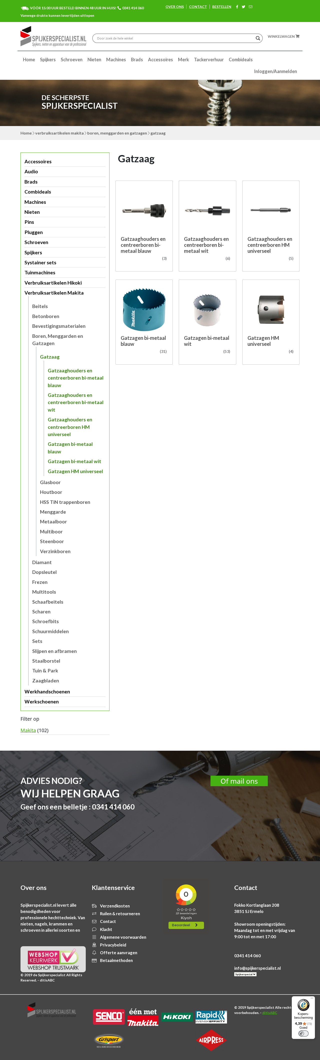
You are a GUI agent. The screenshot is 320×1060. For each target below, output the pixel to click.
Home (29, 59)
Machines (116, 59)
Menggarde (53, 512)
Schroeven (71, 59)
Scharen (41, 611)
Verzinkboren (55, 551)
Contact (198, 7)
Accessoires (160, 59)
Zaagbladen (45, 680)
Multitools (44, 592)
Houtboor (51, 492)
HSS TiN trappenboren (65, 502)
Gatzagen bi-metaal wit (74, 461)
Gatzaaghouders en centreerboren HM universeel (70, 427)
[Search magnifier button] (258, 38)
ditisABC (269, 1012)
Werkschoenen (41, 701)
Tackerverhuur (209, 59)
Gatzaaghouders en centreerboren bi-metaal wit (76, 402)
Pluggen (33, 232)
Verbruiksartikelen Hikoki (53, 283)
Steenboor (52, 541)
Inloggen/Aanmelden (275, 71)
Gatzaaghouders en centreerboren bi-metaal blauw (76, 378)
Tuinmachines (39, 272)
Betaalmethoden (116, 960)
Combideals (241, 59)
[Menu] (312, 999)
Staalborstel (46, 661)
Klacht (105, 929)
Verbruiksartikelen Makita (59, 133)
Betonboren (45, 316)
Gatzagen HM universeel (75, 471)
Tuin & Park (45, 670)
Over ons (175, 7)
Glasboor (50, 482)
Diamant (42, 562)
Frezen (40, 582)
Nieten (94, 59)
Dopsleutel (44, 572)
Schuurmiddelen (50, 631)
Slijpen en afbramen (54, 651)
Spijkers (48, 59)
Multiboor (51, 531)
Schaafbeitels (47, 602)
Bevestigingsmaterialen (59, 326)
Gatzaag (50, 357)
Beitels (40, 306)
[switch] (303, 1033)
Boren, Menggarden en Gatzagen (117, 133)
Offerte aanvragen (118, 952)
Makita (28, 730)
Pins (29, 222)
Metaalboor (53, 521)
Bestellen (221, 7)
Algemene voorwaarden (122, 937)
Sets (37, 641)
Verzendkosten (114, 905)
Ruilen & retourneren (119, 913)
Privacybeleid (112, 944)
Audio (31, 171)
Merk (183, 59)
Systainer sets (40, 262)
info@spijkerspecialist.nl (257, 968)
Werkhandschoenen (47, 691)
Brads (137, 59)
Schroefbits (45, 621)
